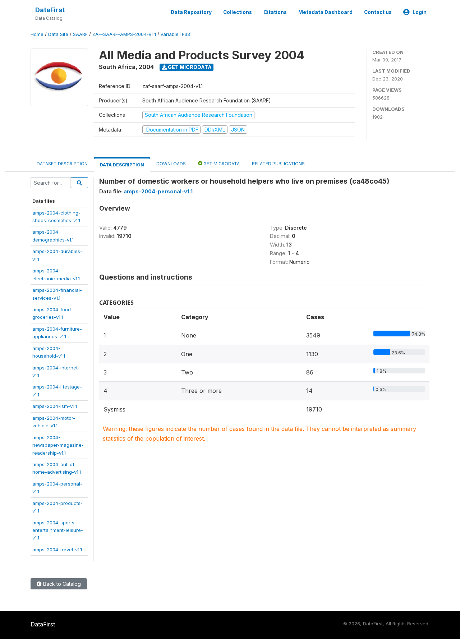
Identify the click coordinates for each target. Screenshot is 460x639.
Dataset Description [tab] (62, 163)
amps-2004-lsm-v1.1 (54, 406)
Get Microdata (189, 67)
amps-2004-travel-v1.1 (57, 549)
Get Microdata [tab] (221, 163)
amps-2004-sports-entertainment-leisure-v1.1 (57, 530)
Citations (275, 12)
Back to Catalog (61, 584)
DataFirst (50, 10)
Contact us (378, 12)
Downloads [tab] (171, 163)
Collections (237, 12)
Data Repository (191, 12)
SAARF (80, 34)
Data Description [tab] (122, 164)
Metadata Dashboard (325, 12)
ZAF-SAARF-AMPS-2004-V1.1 (124, 34)
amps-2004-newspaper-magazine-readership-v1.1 (58, 445)
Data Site (58, 34)
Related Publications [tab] (278, 163)
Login (420, 12)
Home (37, 34)
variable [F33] (176, 34)
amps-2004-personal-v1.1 (158, 191)
